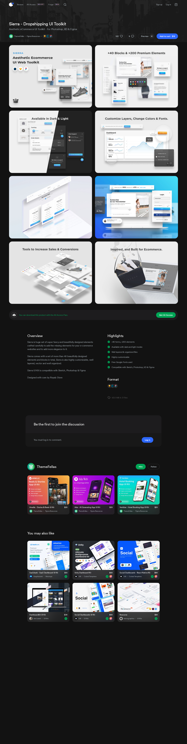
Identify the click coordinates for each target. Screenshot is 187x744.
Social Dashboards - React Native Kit (135, 572)
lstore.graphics (129, 618)
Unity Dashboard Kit (83, 572)
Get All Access (166, 315)
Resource (123, 614)
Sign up (159, 4)
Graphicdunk (38, 576)
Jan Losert (37, 618)
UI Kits (46, 618)
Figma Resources (33, 36)
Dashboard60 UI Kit (37, 614)
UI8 (80, 576)
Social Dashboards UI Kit (85, 614)
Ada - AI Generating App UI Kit (87, 507)
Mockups (49, 576)
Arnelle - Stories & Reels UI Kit (41, 507)
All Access (35, 4)
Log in (168, 4)
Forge (53, 4)
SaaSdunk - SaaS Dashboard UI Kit (43, 572)
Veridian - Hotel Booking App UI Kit (134, 507)
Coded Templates (90, 576)
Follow (154, 466)
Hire (141, 466)
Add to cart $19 (167, 36)
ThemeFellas (19, 36)
